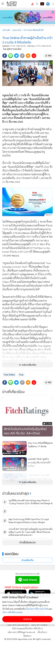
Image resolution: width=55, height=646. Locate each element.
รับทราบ (27, 619)
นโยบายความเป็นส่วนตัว (18, 624)
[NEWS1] (42, 3)
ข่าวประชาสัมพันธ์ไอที (34, 30)
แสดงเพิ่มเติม (28, 365)
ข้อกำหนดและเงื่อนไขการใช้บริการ (27, 628)
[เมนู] (3, 3)
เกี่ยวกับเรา (42, 632)
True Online (9, 374)
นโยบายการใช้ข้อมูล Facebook (21, 632)
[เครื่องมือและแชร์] (53, 4)
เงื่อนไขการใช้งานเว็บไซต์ (37, 608)
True (21, 374)
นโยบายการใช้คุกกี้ (39, 624)
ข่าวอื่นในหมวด (27, 542)
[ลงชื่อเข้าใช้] (48, 4)
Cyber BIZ (16, 30)
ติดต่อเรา (27, 635)
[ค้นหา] (37, 4)
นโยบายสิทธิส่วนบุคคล (12, 612)
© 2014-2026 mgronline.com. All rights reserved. (27, 639)
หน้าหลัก (6, 30)
